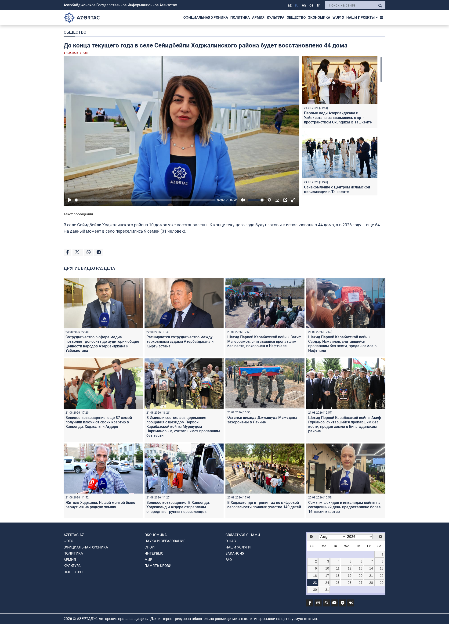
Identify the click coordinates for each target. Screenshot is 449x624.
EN (304, 5)
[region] (342, 125)
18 (338, 575)
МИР (148, 560)
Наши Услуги (238, 547)
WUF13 (338, 17)
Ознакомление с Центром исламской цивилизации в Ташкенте (337, 189)
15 (382, 568)
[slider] (145, 200)
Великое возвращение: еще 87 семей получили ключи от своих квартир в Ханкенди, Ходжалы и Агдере (98, 422)
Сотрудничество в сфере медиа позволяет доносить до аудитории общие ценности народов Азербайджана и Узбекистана (102, 344)
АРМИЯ (258, 17)
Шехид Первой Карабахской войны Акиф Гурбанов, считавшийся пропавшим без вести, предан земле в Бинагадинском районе (344, 424)
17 (327, 575)
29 (382, 582)
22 (382, 575)
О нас (230, 541)
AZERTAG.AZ (74, 535)
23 (315, 582)
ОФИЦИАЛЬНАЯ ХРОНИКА (205, 17)
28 (371, 582)
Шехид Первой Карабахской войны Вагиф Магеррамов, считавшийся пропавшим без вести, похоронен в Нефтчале (264, 341)
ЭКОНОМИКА (319, 17)
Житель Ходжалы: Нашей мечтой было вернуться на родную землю (100, 504)
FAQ (228, 560)
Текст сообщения (78, 214)
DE (311, 5)
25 (338, 582)
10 (327, 568)
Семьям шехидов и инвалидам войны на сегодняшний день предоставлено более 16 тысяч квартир (344, 507)
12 (349, 568)
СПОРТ (150, 547)
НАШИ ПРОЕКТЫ (361, 17)
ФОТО (68, 541)
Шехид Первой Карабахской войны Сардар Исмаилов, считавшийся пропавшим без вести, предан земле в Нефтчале (342, 344)
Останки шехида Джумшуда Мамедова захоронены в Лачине (262, 419)
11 (338, 568)
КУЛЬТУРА (275, 17)
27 (360, 582)
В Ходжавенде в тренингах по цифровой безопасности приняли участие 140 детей (264, 504)
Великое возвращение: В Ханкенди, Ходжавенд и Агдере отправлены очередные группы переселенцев (178, 507)
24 (327, 582)
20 (360, 575)
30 (315, 590)
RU (296, 5)
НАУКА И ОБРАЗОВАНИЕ (165, 541)
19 (349, 575)
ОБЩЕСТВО (296, 17)
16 (315, 575)
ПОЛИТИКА (240, 17)
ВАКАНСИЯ (234, 553)
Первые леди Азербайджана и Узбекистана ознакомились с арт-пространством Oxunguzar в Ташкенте (338, 117)
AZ (290, 5)
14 (371, 568)
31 (327, 590)
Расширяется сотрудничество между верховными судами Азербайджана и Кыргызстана (180, 341)
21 (371, 575)
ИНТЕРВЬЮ (154, 553)
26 (349, 582)
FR (318, 5)
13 (360, 568)
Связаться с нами (242, 535)
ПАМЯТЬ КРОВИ (158, 566)
